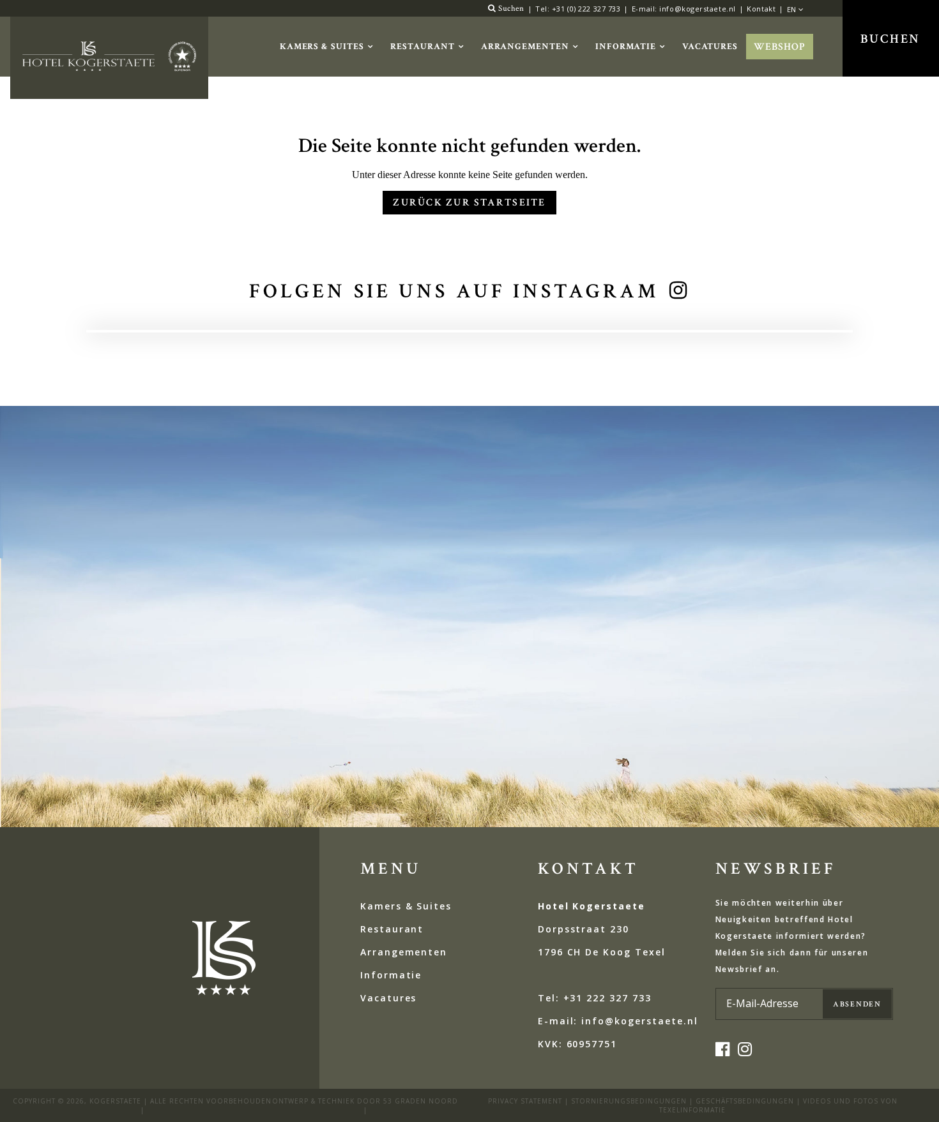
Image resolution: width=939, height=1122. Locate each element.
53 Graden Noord (420, 1100)
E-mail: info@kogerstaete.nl (684, 8)
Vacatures (710, 46)
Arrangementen (525, 46)
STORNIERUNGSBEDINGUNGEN (629, 1100)
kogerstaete (115, 1100)
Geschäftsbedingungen (745, 1100)
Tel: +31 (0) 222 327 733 (577, 8)
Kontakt (761, 8)
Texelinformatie (692, 1109)
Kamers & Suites (322, 46)
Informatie (625, 46)
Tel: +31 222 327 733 (595, 998)
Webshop (779, 47)
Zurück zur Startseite (469, 202)
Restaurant (422, 46)
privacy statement (525, 1100)
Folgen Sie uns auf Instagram (454, 291)
